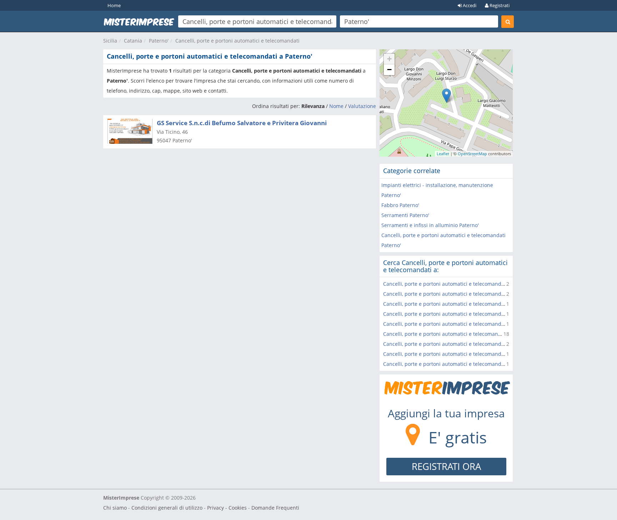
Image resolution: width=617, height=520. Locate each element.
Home (114, 5)
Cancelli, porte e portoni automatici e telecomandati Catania (455, 333)
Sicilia (110, 40)
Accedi (469, 5)
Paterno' (159, 40)
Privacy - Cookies (227, 507)
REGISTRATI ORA (446, 466)
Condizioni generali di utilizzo (166, 507)
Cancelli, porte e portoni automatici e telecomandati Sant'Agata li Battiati (470, 313)
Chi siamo (115, 507)
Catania (133, 40)
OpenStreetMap (472, 153)
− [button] (389, 69)
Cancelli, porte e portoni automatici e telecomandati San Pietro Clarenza (469, 293)
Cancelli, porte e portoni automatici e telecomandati (237, 40)
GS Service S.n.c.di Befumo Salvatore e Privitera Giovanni (242, 123)
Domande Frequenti (275, 507)
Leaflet (443, 153)
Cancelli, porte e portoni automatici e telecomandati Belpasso (456, 283)
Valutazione (362, 106)
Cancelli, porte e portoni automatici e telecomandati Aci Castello (459, 343)
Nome (336, 106)
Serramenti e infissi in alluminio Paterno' (430, 225)
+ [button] (389, 58)
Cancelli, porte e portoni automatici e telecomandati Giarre (453, 363)
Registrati (499, 5)
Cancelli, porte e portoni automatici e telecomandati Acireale (455, 353)
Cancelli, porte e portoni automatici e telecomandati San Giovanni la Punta (472, 323)
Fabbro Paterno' (400, 205)
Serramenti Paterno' (405, 215)
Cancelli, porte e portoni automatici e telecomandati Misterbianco (461, 303)
